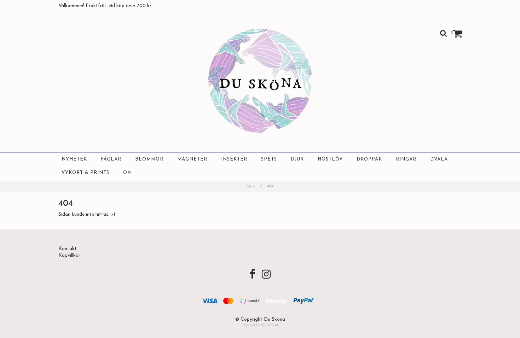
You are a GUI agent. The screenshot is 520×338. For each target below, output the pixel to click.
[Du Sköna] (260, 81)
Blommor (149, 159)
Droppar (369, 159)
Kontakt (67, 248)
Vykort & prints (85, 172)
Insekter (234, 159)
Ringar (406, 159)
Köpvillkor (69, 255)
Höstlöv (330, 159)
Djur (297, 159)
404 (270, 186)
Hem (253, 186)
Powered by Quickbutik (260, 325)
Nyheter (74, 159)
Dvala (439, 159)
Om (127, 172)
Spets (269, 159)
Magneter (192, 159)
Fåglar (111, 159)
